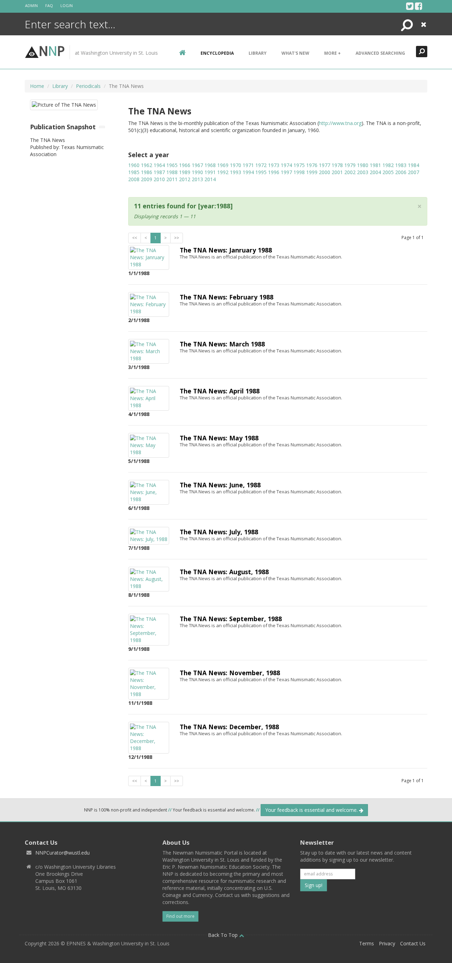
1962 (146, 165)
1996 (273, 172)
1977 (324, 165)
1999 (311, 172)
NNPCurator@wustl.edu (62, 852)
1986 (146, 172)
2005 (388, 172)
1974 (286, 165)
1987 (159, 172)
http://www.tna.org (340, 123)
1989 (184, 172)
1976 (311, 165)
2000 (324, 172)
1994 (248, 172)
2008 (133, 179)
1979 (350, 165)
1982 (388, 165)
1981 (375, 165)
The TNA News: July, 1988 (219, 532)
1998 (299, 172)
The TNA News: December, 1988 (229, 727)
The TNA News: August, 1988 (224, 571)
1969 (222, 165)
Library (258, 53)
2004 (375, 172)
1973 (273, 165)
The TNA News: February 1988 (226, 297)
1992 (222, 172)
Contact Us (413, 943)
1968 (210, 165)
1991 (210, 172)
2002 (350, 172)
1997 (286, 172)
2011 (172, 179)
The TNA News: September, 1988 (231, 618)
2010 (159, 179)
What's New (295, 53)
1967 (197, 165)
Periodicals (88, 86)
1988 (172, 172)
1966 (184, 165)
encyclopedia (217, 53)
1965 (172, 165)
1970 (235, 165)
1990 (197, 172)
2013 (197, 179)
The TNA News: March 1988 (222, 344)
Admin (31, 5)
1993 (235, 172)
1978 (337, 165)
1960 (133, 165)
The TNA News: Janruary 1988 (226, 250)
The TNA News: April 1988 (220, 391)
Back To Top (223, 935)
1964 (159, 165)
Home (37, 86)
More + (332, 53)
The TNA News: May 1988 (219, 438)
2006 (400, 172)
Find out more (180, 916)
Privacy (387, 943)
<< (134, 238)
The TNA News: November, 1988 (230, 672)
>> (176, 238)
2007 (413, 172)
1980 (362, 165)
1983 (400, 165)
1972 (261, 165)
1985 (133, 172)
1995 (261, 172)
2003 (362, 172)
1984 (413, 165)
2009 (146, 179)
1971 (248, 165)
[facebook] (418, 6)
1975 (299, 165)
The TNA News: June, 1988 (220, 485)
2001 (337, 172)
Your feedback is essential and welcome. (312, 810)
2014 (210, 179)
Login (66, 5)
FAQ (49, 5)
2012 (184, 179)
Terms (366, 943)
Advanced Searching (380, 53)
